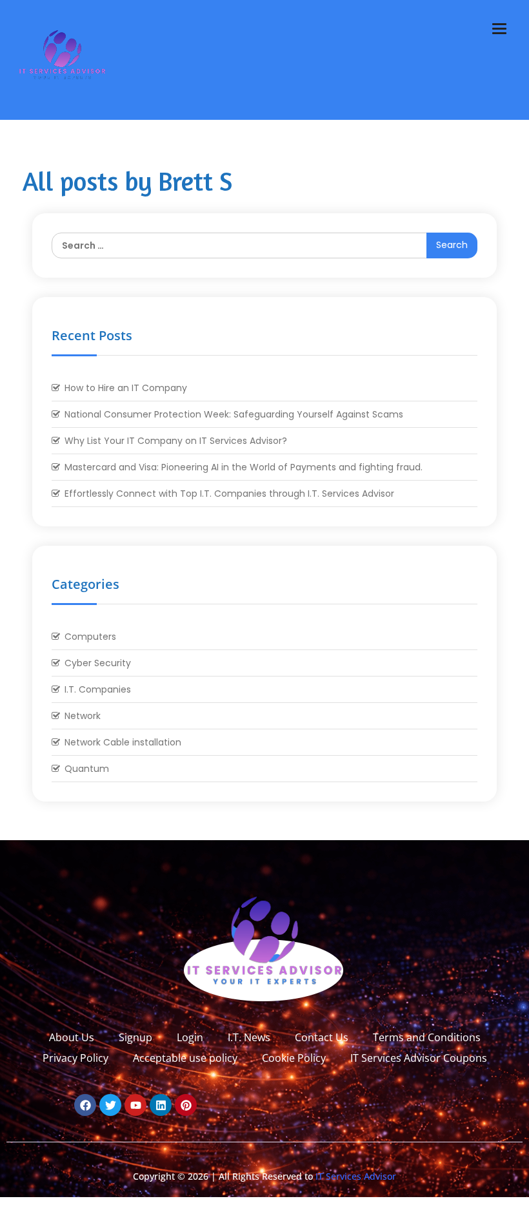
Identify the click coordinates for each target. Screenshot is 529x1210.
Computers (90, 636)
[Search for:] (264, 245)
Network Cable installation (123, 742)
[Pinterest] (186, 1105)
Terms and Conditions (427, 1037)
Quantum (87, 768)
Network (83, 715)
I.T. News (249, 1037)
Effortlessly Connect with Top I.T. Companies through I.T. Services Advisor (229, 493)
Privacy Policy (75, 1058)
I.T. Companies (98, 689)
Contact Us (321, 1037)
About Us (71, 1037)
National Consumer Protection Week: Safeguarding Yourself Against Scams (234, 414)
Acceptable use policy (185, 1058)
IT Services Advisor (354, 1176)
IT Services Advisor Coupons (418, 1058)
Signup (135, 1037)
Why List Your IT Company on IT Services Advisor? (176, 440)
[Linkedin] (161, 1105)
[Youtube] (135, 1105)
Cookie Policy (294, 1058)
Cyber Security (98, 663)
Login (190, 1037)
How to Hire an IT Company (126, 387)
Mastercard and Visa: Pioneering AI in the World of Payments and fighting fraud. (244, 467)
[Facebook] (85, 1105)
